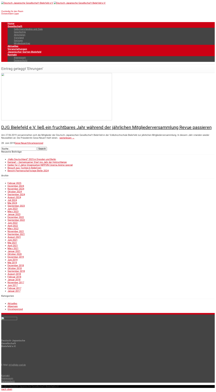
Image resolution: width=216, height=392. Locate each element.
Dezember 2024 (16, 186)
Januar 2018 (14, 279)
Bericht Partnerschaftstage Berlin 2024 (28, 170)
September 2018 (16, 271)
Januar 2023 (14, 214)
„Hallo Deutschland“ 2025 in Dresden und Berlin (32, 159)
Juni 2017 (13, 285)
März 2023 (13, 211)
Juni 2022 (13, 222)
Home (11, 23)
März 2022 (13, 228)
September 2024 (16, 194)
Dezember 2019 (16, 257)
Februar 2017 (14, 288)
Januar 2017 (14, 291)
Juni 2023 (13, 208)
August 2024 (14, 197)
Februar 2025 (14, 183)
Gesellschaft (15, 26)
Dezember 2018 (16, 265)
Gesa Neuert (21, 143)
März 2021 (13, 248)
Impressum (20, 57)
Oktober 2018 (15, 268)
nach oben (6, 389)
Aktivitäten (19, 34)
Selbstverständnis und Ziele (28, 29)
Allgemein (13, 306)
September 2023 (16, 205)
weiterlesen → (66, 137)
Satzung (18, 40)
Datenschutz (20, 60)
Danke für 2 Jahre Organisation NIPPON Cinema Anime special (40, 165)
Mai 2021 (12, 242)
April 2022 (13, 225)
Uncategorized (35, 143)
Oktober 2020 (15, 254)
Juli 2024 (12, 200)
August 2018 (14, 274)
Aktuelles (13, 46)
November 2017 (16, 282)
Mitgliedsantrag (22, 43)
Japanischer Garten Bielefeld (24, 51)
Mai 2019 (12, 262)
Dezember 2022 (16, 217)
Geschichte (20, 32)
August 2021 (14, 237)
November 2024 (16, 188)
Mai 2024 (12, 203)
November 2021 (16, 231)
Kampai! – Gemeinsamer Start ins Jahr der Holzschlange (37, 162)
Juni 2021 (13, 240)
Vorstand (19, 37)
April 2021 (13, 245)
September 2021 (16, 234)
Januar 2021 (14, 251)
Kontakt (12, 54)
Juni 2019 (13, 259)
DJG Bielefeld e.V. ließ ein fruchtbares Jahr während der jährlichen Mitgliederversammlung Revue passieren (106, 127)
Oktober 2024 (15, 191)
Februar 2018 (14, 276)
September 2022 (16, 220)
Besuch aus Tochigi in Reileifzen (24, 167)
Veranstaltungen (17, 49)
